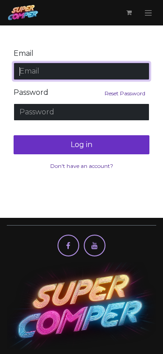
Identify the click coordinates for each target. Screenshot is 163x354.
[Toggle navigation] (148, 13)
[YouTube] (94, 245)
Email (24, 53)
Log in (81, 144)
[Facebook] (68, 245)
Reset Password (125, 93)
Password (79, 92)
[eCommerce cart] (129, 12)
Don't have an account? (81, 165)
